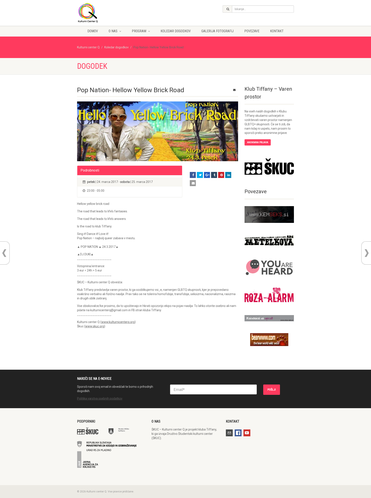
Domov (92, 31)
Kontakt (277, 31)
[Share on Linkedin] (228, 175)
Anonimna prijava (257, 142)
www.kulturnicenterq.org (118, 322)
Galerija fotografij (217, 31)
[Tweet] (200, 175)
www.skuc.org (94, 326)
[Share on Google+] (207, 175)
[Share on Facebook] (193, 175)
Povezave (251, 31)
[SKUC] (269, 166)
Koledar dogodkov (176, 31)
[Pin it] (221, 175)
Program (139, 31)
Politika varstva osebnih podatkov (99, 398)
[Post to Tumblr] (214, 175)
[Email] (193, 183)
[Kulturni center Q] (111, 12)
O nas (113, 31)
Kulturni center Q (88, 47)
